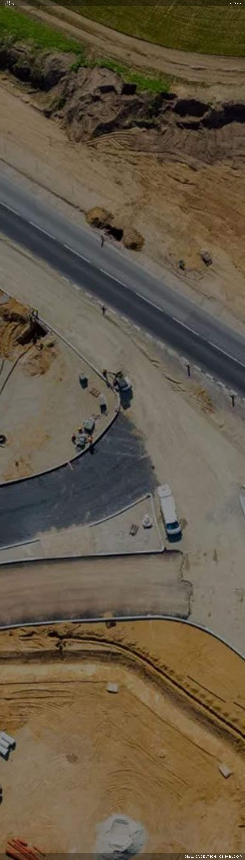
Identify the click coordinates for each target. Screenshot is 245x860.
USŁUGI (49, 3)
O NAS (43, 3)
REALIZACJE (58, 3)
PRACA (75, 3)
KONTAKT (82, 3)
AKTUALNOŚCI (67, 3)
